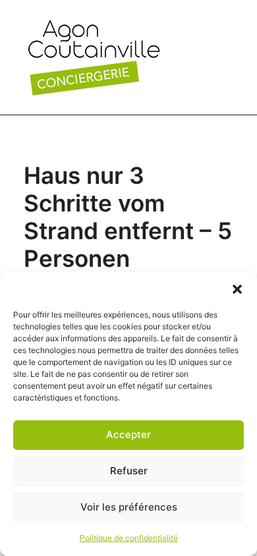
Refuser (129, 470)
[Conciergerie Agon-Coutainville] (94, 57)
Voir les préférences (128, 507)
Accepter (128, 434)
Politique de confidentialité (129, 538)
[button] (237, 289)
